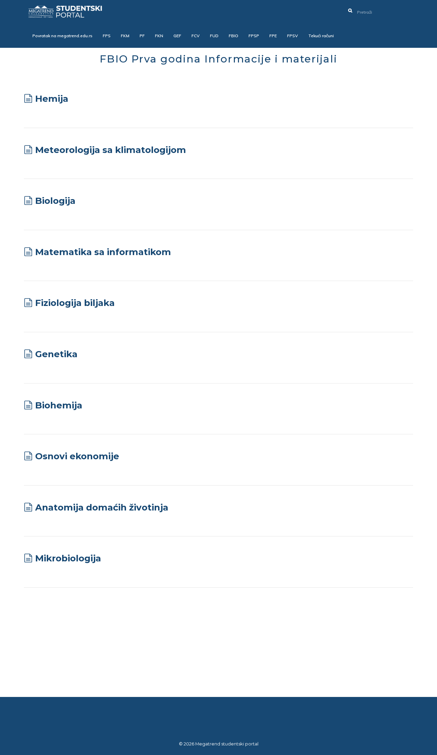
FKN (159, 35)
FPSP (254, 35)
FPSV (292, 35)
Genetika (56, 354)
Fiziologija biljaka (75, 302)
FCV (196, 35)
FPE (273, 35)
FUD (214, 35)
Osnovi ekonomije (77, 456)
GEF (177, 35)
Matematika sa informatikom (103, 252)
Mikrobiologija (68, 558)
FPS (107, 35)
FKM (125, 35)
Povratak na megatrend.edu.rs (62, 35)
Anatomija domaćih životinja (101, 507)
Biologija (55, 200)
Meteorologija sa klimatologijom (110, 149)
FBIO (233, 35)
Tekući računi (321, 35)
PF (142, 35)
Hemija (51, 98)
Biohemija (58, 405)
